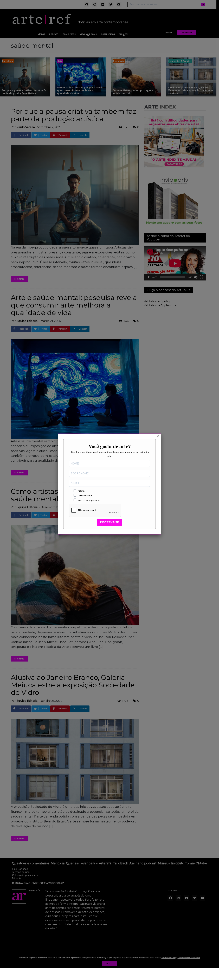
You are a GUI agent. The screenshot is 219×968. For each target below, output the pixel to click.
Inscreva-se (109, 522)
